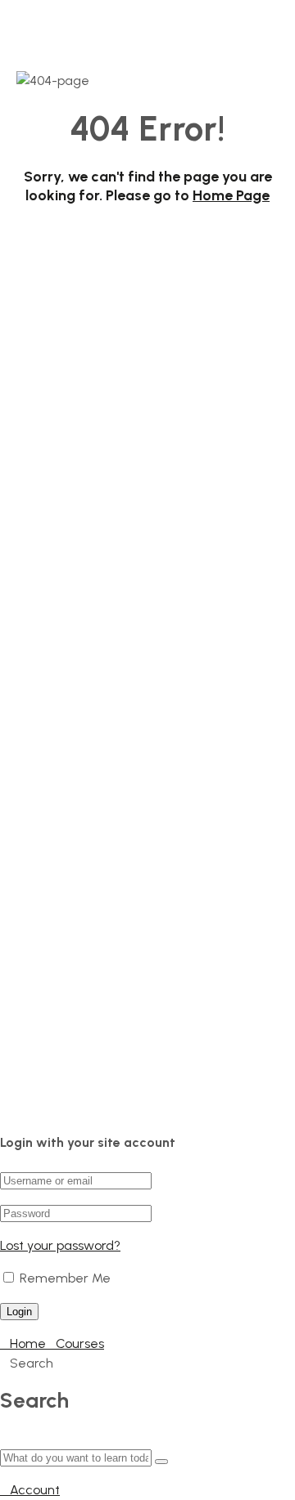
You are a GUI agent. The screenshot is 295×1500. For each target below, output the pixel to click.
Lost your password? (60, 1245)
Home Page (231, 195)
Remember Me (63, 1278)
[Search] (161, 1461)
